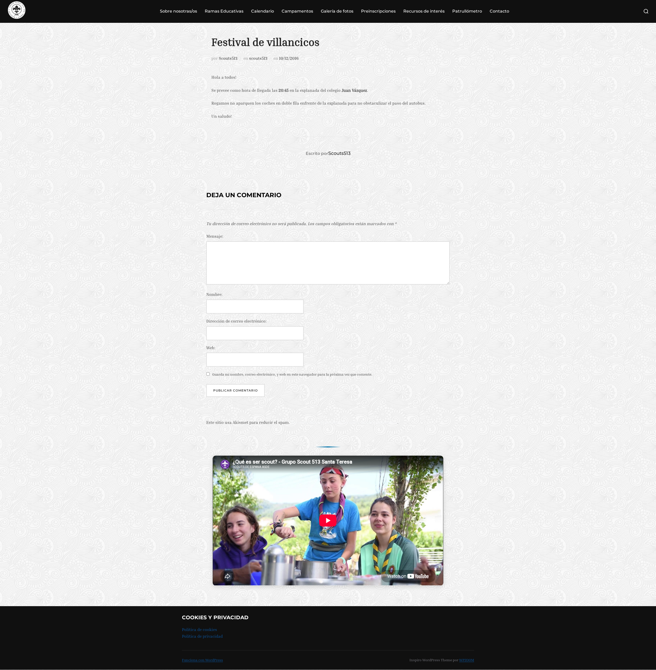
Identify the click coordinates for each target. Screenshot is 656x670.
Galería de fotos (337, 11)
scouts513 (258, 58)
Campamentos (297, 11)
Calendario (262, 11)
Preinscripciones (378, 11)
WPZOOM (466, 660)
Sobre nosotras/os (178, 11)
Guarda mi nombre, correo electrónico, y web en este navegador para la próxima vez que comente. (292, 374)
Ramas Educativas (224, 11)
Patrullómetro (467, 11)
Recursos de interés (424, 11)
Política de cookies (199, 629)
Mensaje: (214, 236)
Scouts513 (228, 58)
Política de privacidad (202, 636)
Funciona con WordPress (202, 660)
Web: (210, 347)
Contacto (499, 11)
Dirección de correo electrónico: (236, 321)
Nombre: (214, 294)
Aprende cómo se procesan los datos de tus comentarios (344, 422)
